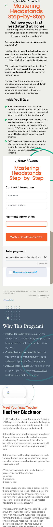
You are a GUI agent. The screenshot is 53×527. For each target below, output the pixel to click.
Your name (13, 195)
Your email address (16, 205)
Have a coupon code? (25, 272)
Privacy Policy (36, 291)
